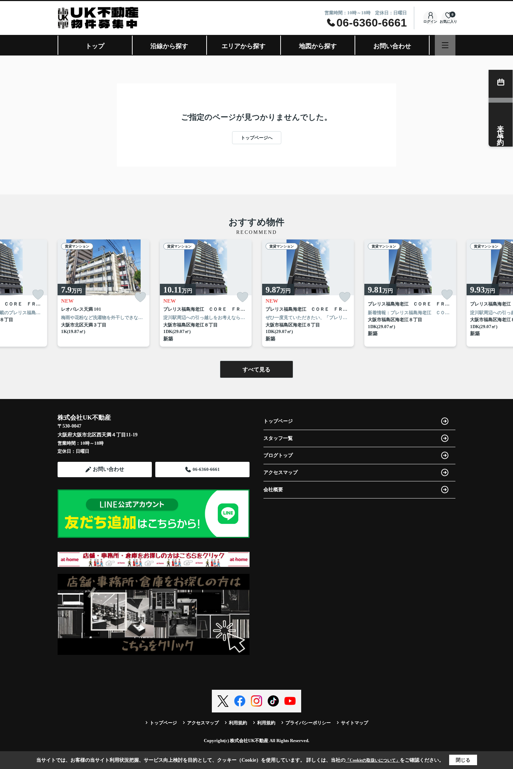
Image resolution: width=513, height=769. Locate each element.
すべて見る (256, 369)
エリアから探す (244, 46)
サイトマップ (354, 722)
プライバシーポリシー (308, 722)
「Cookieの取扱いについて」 (372, 760)
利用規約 (238, 722)
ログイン (430, 21)
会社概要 (273, 489)
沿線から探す (169, 46)
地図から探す (318, 46)
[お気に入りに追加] (38, 294)
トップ (95, 46)
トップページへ (257, 137)
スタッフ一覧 (278, 438)
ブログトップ (278, 455)
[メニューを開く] (445, 45)
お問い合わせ (392, 46)
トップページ (278, 421)
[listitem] (103, 293)
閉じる (463, 760)
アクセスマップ (280, 472)
